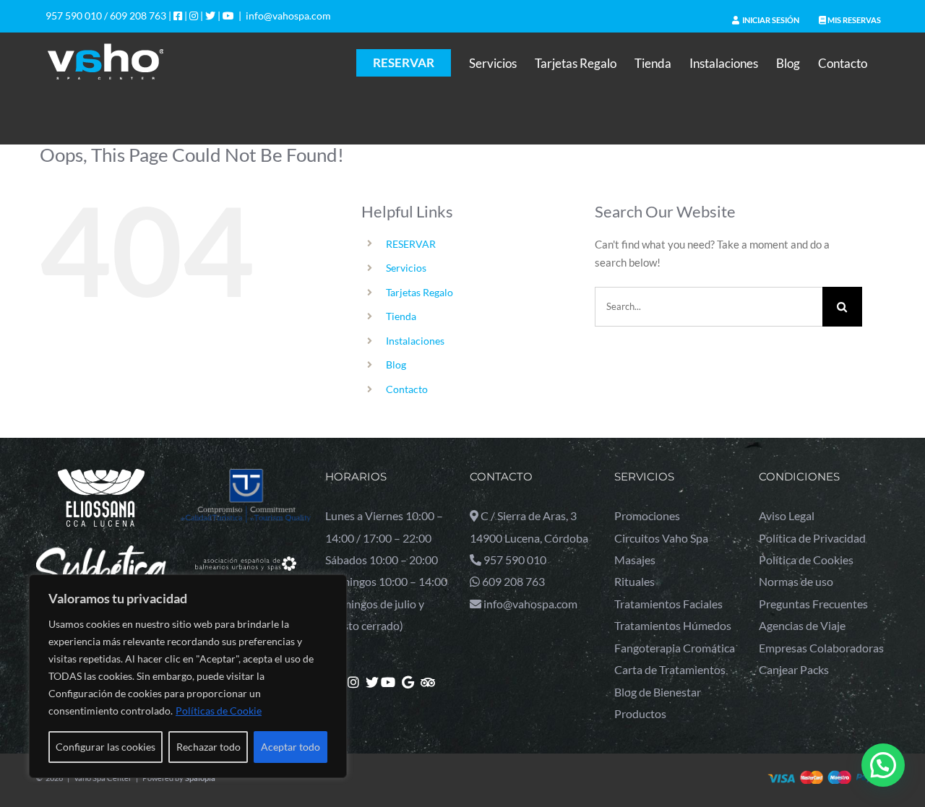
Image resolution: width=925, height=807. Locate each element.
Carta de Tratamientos (670, 669)
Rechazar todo (208, 747)
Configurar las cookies (105, 747)
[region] (188, 676)
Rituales (634, 581)
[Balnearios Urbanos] (246, 550)
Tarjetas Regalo (419, 292)
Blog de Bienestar (657, 692)
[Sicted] (246, 477)
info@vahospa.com (288, 15)
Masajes (634, 559)
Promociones (647, 515)
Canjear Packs (794, 669)
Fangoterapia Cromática (674, 648)
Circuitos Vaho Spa (661, 538)
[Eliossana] (101, 477)
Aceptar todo (290, 747)
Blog (396, 364)
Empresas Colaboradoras (821, 648)
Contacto (407, 389)
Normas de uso (796, 581)
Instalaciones (415, 341)
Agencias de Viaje (802, 625)
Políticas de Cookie (219, 710)
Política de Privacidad (812, 538)
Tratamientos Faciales (668, 603)
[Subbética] (101, 553)
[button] (883, 765)
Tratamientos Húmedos (672, 625)
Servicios (406, 268)
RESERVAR (411, 244)
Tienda (401, 316)
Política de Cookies (806, 559)
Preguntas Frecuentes (813, 603)
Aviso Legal (786, 515)
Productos (640, 713)
